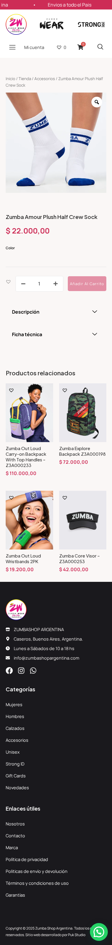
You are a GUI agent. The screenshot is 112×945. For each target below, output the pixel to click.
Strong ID (15, 764)
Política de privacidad (27, 859)
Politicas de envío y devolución (36, 871)
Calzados (15, 728)
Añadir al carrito (87, 283)
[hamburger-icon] (12, 47)
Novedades (17, 787)
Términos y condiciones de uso (37, 883)
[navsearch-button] (100, 47)
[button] (8, 281)
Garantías (15, 895)
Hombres (15, 716)
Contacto (15, 835)
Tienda (25, 78)
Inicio (10, 78)
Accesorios (44, 78)
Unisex (13, 752)
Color (10, 247)
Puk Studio (76, 934)
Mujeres (14, 704)
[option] (56, 143)
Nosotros (15, 824)
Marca (12, 847)
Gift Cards (16, 776)
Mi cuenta (34, 47)
